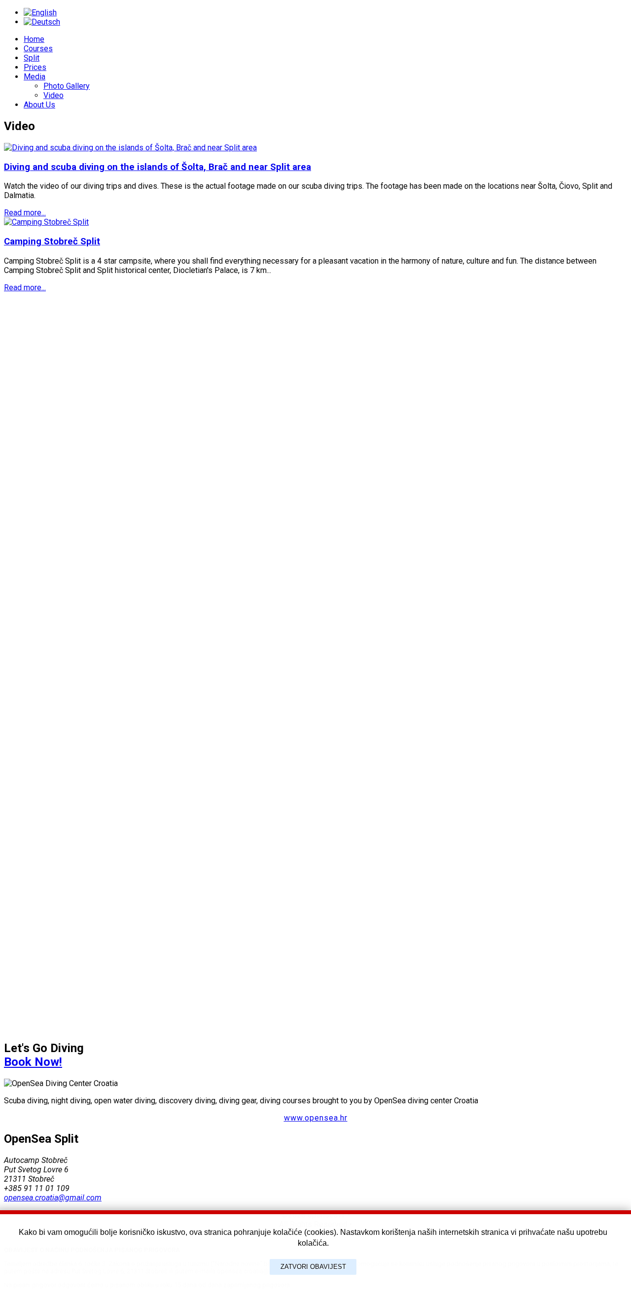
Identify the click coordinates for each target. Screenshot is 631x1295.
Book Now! (33, 1062)
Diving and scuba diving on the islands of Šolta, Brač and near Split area (157, 167)
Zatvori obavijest (313, 1266)
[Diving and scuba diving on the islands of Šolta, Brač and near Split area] (130, 147)
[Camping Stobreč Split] (46, 222)
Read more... (25, 212)
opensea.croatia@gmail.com (53, 1197)
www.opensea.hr (316, 1118)
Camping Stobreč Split (52, 241)
